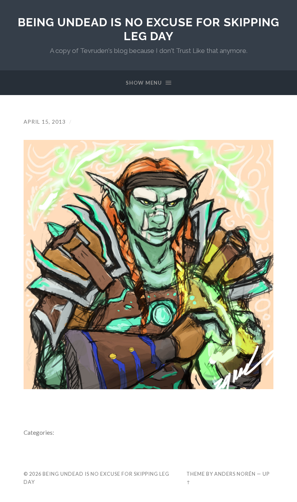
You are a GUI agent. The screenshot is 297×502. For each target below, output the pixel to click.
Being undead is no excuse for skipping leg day (148, 29)
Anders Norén (235, 474)
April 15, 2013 (45, 122)
